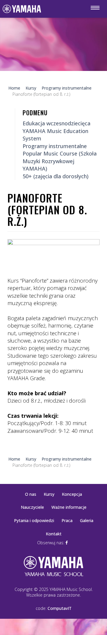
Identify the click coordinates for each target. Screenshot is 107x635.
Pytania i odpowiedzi (34, 520)
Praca (67, 520)
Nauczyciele (32, 507)
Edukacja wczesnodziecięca (56, 123)
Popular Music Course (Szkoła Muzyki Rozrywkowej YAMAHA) (60, 161)
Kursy (49, 494)
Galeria (86, 520)
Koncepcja (72, 494)
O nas (30, 494)
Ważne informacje (68, 507)
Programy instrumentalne (55, 146)
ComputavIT (60, 608)
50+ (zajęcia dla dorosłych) (56, 176)
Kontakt (54, 534)
